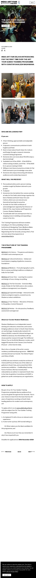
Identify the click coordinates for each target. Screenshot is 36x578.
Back (19, 452)
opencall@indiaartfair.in (24, 408)
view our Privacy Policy (12, 571)
